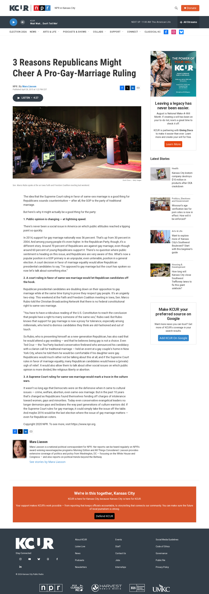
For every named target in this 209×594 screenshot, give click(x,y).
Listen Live (80, 546)
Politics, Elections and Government (181, 199)
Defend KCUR (104, 516)
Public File (160, 560)
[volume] (22, 22)
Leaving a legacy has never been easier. (173, 105)
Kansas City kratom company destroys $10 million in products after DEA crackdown (182, 180)
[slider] (27, 22)
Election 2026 (18, 32)
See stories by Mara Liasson (47, 462)
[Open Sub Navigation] (38, 32)
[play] (13, 22)
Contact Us (120, 553)
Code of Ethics (163, 546)
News (33, 32)
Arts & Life (49, 32)
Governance (161, 553)
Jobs (117, 560)
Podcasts (79, 560)
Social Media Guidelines (167, 540)
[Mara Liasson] (19, 449)
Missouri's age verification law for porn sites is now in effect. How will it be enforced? (182, 212)
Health (175, 168)
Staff (118, 546)
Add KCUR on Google (173, 338)
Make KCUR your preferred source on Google (173, 314)
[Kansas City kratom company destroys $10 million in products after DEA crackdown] (160, 174)
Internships (120, 567)
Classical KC (153, 32)
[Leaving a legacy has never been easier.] (173, 74)
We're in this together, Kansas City (104, 493)
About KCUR (81, 540)
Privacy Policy (162, 567)
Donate (191, 8)
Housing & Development (178, 265)
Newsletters (81, 567)
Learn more (173, 144)
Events (118, 540)
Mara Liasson (29, 86)
